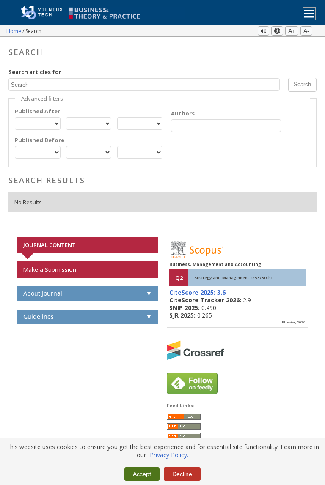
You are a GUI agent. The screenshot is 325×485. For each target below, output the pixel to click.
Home (14, 31)
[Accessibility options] (277, 31)
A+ (291, 30)
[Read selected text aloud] (263, 31)
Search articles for (34, 72)
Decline (182, 474)
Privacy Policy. (169, 455)
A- (306, 30)
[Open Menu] (309, 14)
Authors (183, 113)
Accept (142, 474)
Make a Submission (49, 270)
